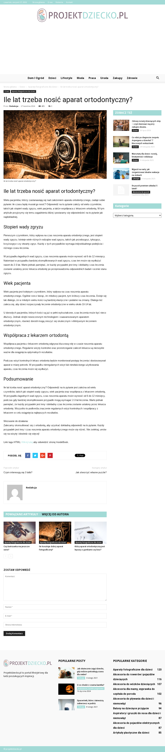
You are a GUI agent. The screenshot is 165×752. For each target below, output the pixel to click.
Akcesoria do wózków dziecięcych (134, 684)
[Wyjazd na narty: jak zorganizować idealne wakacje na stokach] (121, 173)
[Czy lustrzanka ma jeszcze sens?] (20, 533)
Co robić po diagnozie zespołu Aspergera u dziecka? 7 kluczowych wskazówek (145, 140)
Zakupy (117, 78)
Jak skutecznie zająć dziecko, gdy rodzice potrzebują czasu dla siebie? (90, 672)
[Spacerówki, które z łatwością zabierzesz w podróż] (66, 704)
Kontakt (69, 2)
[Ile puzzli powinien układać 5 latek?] (121, 190)
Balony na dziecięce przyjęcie (131, 708)
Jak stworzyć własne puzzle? (91, 472)
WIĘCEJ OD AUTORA (55, 514)
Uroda (104, 78)
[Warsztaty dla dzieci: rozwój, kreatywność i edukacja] (121, 158)
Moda (80, 78)
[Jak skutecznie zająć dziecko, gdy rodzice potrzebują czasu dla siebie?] (66, 672)
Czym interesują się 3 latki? (18, 472)
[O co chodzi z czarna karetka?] (66, 689)
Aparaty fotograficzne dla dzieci (23, 91)
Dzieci (52, 78)
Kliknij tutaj (27, 442)
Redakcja (13, 106)
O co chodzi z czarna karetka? (90, 685)
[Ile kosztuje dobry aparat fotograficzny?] (55, 533)
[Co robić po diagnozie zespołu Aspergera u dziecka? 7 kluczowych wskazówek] (121, 141)
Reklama (59, 2)
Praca (92, 78)
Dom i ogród (36, 78)
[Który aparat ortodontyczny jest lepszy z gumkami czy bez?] (91, 533)
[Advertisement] (82, 49)
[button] (157, 78)
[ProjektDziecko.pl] (82, 15)
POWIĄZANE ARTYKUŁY (21, 514)
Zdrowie (132, 78)
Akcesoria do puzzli (141, 192)
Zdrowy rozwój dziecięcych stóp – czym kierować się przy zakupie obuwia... (146, 124)
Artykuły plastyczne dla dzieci (131, 732)
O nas (50, 2)
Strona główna (38, 2)
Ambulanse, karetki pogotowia (90, 688)
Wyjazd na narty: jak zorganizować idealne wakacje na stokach (145, 172)
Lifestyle (66, 78)
